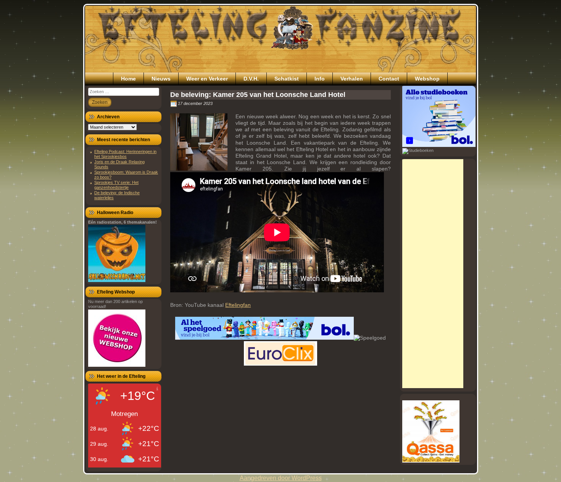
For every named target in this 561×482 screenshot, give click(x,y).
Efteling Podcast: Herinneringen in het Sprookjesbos (125, 154)
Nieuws (161, 79)
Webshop (427, 79)
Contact (389, 79)
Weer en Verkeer (207, 79)
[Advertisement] (432, 273)
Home (128, 79)
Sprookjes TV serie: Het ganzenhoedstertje (116, 185)
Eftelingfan (238, 305)
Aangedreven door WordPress (281, 478)
